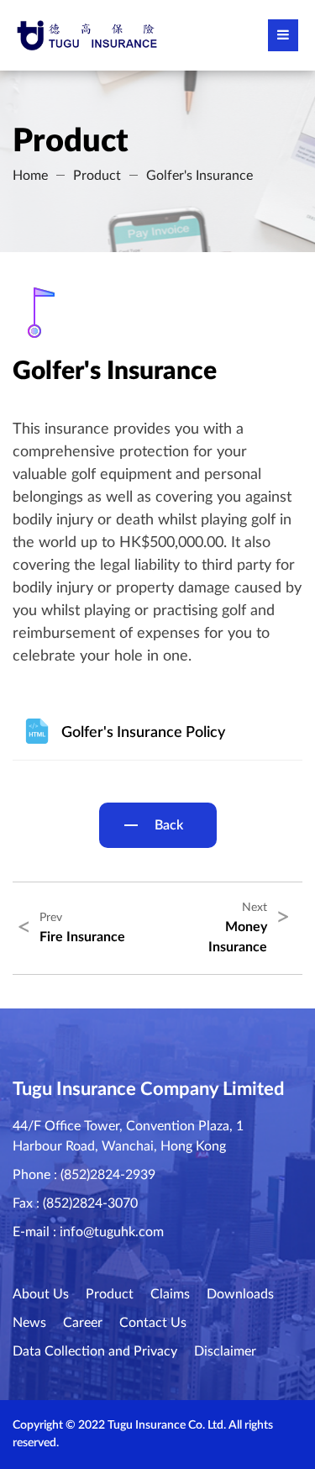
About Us (41, 1294)
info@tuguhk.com (112, 1232)
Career (82, 1322)
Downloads (240, 1294)
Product (97, 175)
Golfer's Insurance (199, 175)
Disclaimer (225, 1351)
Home (30, 175)
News (29, 1322)
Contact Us (152, 1322)
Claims (170, 1294)
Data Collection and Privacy (95, 1351)
